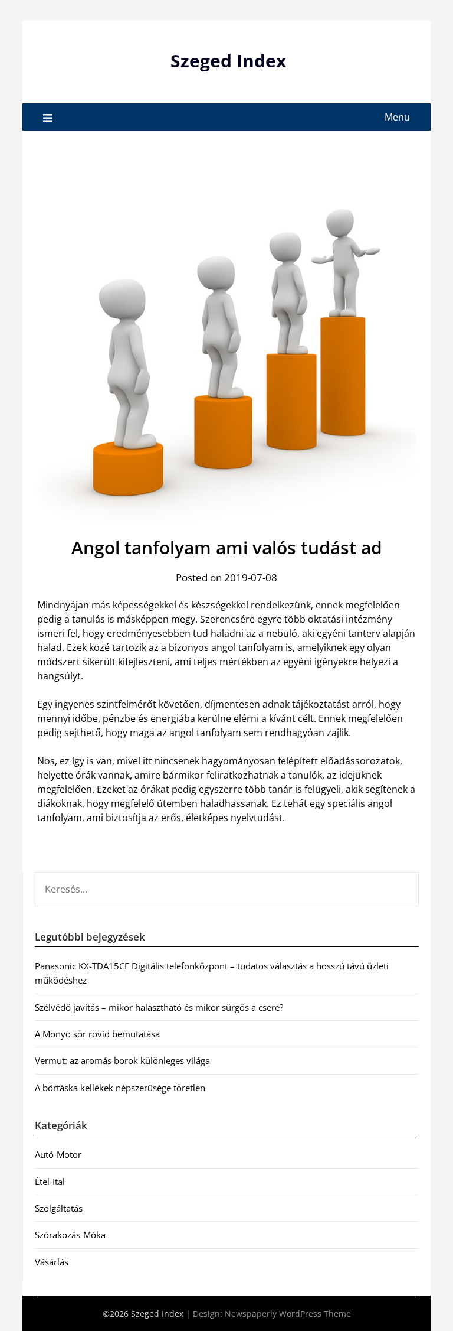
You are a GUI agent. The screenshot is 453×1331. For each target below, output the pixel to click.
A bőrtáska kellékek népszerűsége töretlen (120, 1088)
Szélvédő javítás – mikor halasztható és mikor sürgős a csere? (159, 1007)
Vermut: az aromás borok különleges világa (122, 1060)
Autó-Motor (58, 1154)
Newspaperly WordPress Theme (288, 1313)
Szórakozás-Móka (70, 1235)
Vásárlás (51, 1262)
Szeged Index (228, 60)
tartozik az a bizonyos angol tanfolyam (197, 647)
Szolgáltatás (59, 1208)
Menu (397, 116)
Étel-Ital (50, 1181)
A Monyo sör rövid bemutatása (97, 1034)
